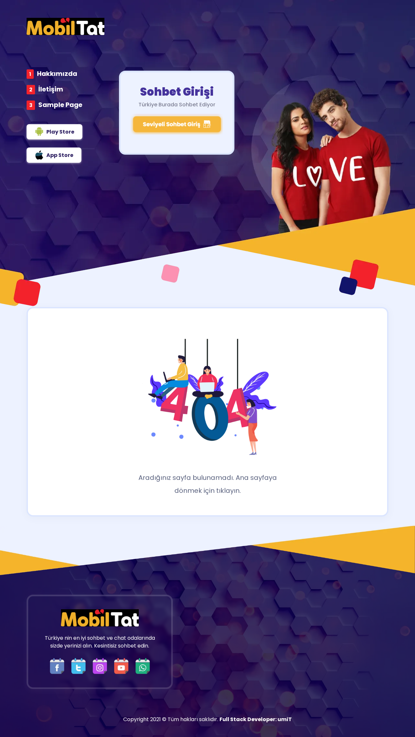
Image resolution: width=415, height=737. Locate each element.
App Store (59, 155)
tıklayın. (228, 490)
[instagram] (101, 665)
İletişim (50, 89)
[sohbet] (65, 26)
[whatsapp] (142, 665)
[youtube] (123, 665)
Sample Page (60, 104)
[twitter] (80, 665)
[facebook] (59, 665)
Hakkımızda (57, 73)
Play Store (60, 132)
